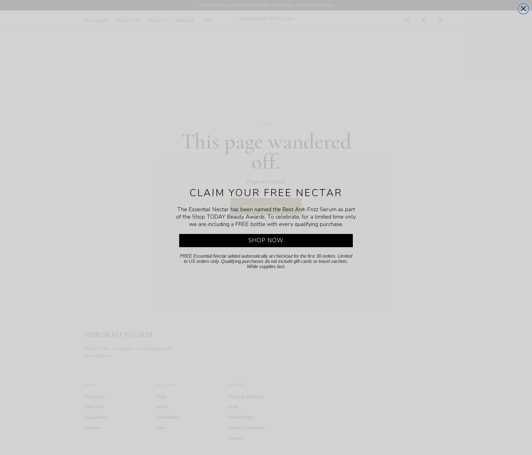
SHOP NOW (266, 240)
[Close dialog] (523, 8)
